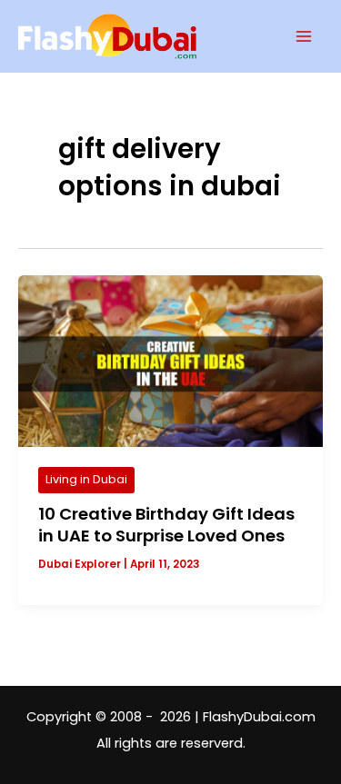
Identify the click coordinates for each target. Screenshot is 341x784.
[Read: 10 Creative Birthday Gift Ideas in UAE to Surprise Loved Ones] (170, 361)
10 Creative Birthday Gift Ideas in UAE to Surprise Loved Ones (166, 524)
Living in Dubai (86, 479)
